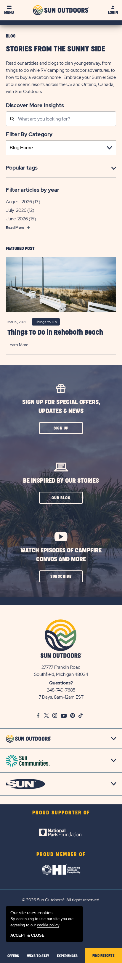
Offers (13, 956)
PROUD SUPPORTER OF (61, 813)
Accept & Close (27, 935)
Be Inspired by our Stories (61, 481)
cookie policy (48, 925)
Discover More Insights (35, 105)
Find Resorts (103, 955)
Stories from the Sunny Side (55, 49)
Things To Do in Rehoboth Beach (55, 332)
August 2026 (19, 202)
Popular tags (22, 167)
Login (113, 12)
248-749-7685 (61, 690)
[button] (61, 428)
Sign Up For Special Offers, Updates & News (61, 406)
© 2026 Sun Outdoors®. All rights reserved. (61, 899)
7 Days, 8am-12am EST (61, 697)
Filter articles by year (32, 189)
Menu (9, 12)
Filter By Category (29, 134)
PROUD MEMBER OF (61, 854)
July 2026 (16, 210)
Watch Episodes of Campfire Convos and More (61, 554)
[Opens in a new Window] (61, 832)
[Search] (12, 119)
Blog (10, 36)
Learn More (17, 344)
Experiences (67, 956)
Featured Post (20, 248)
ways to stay (38, 956)
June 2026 (17, 219)
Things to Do (46, 322)
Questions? (61, 683)
